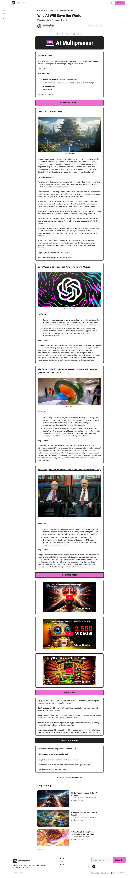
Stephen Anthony (48, 25)
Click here (41, 770)
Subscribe (120, 3)
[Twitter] (93, 866)
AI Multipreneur (42, 10)
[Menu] (127, 2)
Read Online (69, 34)
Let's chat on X (71, 749)
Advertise (78, 34)
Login (111, 3)
